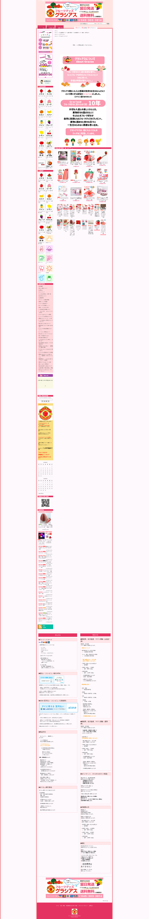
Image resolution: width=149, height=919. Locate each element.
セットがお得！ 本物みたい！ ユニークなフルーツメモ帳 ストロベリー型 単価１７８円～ (45, 526)
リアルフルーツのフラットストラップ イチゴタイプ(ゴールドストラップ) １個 (103, 229)
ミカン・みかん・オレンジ (41, 117)
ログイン (79, 27)
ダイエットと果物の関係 (44, 299)
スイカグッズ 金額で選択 (49, 181)
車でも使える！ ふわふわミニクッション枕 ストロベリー (63, 163)
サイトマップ (41, 292)
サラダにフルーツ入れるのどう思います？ (46, 350)
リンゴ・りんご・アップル (41, 107)
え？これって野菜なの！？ (44, 331)
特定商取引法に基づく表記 (71, 905)
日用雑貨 (47, 272)
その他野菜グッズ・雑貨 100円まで (81, 32)
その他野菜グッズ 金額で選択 (41, 243)
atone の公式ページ (46, 726)
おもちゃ (39, 272)
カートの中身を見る (45, 375)
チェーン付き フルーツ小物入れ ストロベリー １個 (45, 566)
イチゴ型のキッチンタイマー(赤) (97, 227)
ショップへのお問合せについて (45, 316)
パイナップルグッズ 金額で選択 (41, 212)
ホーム (42, 27)
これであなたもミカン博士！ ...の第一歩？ (46, 340)
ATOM (44, 627)
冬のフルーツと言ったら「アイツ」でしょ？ (45, 370)
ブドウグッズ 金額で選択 (41, 222)
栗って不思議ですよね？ (44, 335)
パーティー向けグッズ (49, 263)
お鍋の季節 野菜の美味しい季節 (46, 367)
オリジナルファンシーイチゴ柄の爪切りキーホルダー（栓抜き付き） (72, 214)
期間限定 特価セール (49, 168)
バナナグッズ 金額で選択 (41, 202)
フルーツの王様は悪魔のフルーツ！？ (45, 329)
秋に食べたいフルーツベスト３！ (46, 333)
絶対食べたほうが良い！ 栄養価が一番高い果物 (46, 346)
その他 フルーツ (49, 148)
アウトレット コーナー (41, 168)
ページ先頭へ (105, 900)
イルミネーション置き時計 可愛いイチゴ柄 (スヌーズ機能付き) (97, 213)
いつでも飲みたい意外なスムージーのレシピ (46, 321)
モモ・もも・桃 (48, 106)
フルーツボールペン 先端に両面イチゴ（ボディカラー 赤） (45, 588)
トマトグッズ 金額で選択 (41, 233)
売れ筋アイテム (48, 242)
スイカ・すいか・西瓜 (49, 97)
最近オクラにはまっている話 (45, 362)
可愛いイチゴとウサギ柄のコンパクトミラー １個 (91, 212)
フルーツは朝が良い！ (43, 303)
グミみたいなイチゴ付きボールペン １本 (63, 181)
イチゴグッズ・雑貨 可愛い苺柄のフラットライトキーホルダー (45, 557)
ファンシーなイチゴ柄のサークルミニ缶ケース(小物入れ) (59, 213)
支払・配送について (50, 27)
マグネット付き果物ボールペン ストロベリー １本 (66, 228)
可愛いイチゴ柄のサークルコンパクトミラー (84, 212)
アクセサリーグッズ (63, 36)
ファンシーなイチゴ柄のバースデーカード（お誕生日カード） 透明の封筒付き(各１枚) (90, 229)
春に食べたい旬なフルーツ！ (45, 323)
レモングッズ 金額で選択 (49, 212)
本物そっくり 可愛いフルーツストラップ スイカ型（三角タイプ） (45, 614)
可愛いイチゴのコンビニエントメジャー (84, 227)
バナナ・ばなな (48, 116)
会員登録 (85, 27)
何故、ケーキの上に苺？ (44, 307)
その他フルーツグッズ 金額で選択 (49, 233)
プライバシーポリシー (83, 905)
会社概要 (41, 286)
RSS (44, 625)
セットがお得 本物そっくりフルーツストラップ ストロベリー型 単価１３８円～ (89, 164)
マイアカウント (92, 27)
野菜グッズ (40, 157)
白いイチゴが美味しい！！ (44, 305)
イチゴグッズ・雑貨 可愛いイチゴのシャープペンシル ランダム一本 (45, 583)
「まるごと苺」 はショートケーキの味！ (46, 312)
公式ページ (44, 692)
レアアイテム (62, 34)
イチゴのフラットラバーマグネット (59, 227)
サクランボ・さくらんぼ (49, 138)
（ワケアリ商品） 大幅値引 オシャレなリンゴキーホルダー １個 (103, 214)
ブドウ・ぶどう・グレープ (49, 128)
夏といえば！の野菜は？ (44, 364)
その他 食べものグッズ (49, 158)
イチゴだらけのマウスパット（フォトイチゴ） (78, 228)
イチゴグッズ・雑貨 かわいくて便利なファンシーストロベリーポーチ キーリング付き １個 (102, 199)
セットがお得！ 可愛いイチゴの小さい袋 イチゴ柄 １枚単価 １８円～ (76, 164)
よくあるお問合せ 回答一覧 (45, 294)
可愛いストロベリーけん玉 (77, 181)
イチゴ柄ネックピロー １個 (79, 211)
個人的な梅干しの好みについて (45, 366)
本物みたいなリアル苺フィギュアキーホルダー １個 (45, 548)
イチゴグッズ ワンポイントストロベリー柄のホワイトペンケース (66, 213)
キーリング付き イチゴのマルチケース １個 (89, 181)
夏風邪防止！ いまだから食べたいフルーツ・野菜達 (46, 359)
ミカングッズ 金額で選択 (49, 202)
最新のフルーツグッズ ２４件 (45, 318)
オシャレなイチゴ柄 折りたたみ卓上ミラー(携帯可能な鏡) (76, 198)
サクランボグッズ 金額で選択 (49, 222)
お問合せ (59, 27)
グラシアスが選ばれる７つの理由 (46, 352)
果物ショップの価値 (43, 301)
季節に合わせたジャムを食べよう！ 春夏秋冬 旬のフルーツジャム (46, 356)
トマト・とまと (40, 148)
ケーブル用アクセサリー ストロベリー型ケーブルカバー (45, 620)
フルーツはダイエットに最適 (45, 314)
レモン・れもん (40, 137)
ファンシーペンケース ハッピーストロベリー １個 (63, 198)
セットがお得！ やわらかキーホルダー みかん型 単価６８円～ (46, 609)
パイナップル (40, 127)
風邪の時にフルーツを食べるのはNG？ (46, 326)
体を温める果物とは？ (43, 337)
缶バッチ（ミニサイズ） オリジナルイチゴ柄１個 (48, 540)
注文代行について (42, 295)
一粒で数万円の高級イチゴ (44, 309)
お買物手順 (41, 297)
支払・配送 (62, 905)
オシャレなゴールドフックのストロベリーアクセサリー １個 (89, 198)
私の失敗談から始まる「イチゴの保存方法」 (46, 343)
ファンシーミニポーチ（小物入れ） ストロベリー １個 (102, 181)
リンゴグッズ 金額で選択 (41, 191)
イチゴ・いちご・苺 (41, 96)
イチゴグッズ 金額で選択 (41, 181)
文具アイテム (40, 262)
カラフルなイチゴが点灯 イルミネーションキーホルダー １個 (41, 541)
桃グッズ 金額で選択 (49, 191)
